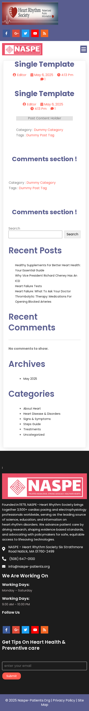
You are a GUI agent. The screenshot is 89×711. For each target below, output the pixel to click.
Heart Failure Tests (28, 286)
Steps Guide (32, 424)
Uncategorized (33, 435)
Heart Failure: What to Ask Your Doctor (43, 291)
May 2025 (30, 379)
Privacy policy (64, 700)
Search (14, 228)
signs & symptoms (37, 419)
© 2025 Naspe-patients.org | (29, 700)
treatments (32, 429)
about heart (32, 408)
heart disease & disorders (41, 414)
